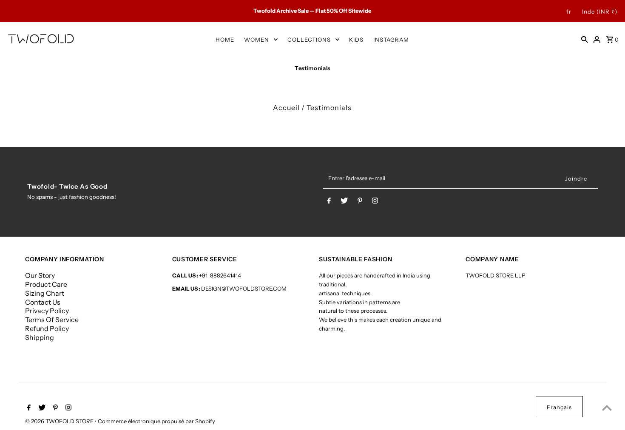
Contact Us (42, 302)
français (559, 407)
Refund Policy (47, 328)
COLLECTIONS (309, 39)
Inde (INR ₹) (599, 11)
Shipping (39, 337)
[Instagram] (375, 202)
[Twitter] (344, 202)
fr (568, 11)
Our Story (40, 275)
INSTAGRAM (391, 39)
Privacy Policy (47, 310)
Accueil (286, 107)
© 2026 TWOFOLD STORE (60, 421)
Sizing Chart (44, 293)
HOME (225, 39)
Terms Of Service (52, 319)
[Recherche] (584, 39)
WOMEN (256, 39)
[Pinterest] (360, 202)
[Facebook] (329, 202)
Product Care (46, 284)
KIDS (356, 39)
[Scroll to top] (606, 407)
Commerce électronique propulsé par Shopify (156, 421)
